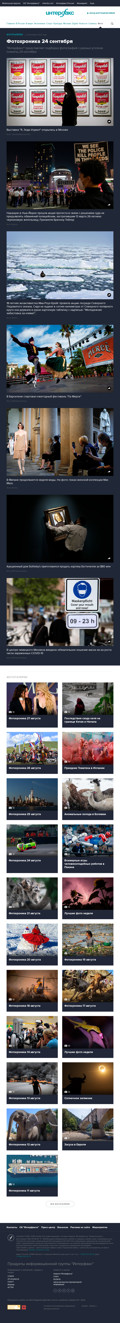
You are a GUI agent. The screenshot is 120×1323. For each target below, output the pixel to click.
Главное (11, 23)
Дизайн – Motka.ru (89, 1306)
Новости (83, 23)
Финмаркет (82, 3)
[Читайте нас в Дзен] (55, 1290)
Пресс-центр (48, 1227)
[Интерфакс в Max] (73, 1290)
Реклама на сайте (80, 1227)
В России (20, 23)
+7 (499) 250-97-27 (23, 1256)
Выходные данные (51, 1309)
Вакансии (62, 1227)
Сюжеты (92, 23)
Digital (75, 23)
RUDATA (57, 1279)
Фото (100, 23)
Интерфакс (60, 13)
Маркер (11, 1284)
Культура (57, 23)
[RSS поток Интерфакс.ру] (68, 1290)
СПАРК (11, 1276)
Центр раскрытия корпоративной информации (67, 1283)
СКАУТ (11, 1282)
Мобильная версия (11, 3)
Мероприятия (99, 1227)
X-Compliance (13, 1279)
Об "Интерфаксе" (31, 3)
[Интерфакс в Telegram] (60, 1290)
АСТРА (11, 1287)
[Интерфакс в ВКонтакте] (64, 1290)
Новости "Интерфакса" (63, 1274)
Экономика (39, 23)
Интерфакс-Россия (65, 3)
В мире (29, 23)
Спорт (49, 23)
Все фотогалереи (60, 1204)
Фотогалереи (15, 34)
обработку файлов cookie (39, 1250)
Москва (67, 23)
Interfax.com (47, 3)
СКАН (56, 1276)
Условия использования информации (59, 1306)
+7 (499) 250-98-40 (86, 1254)
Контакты (12, 1227)
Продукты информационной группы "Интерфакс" (51, 1264)
